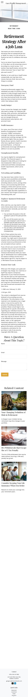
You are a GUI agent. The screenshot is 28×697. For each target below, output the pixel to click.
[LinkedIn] (15, 683)
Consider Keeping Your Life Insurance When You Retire (13, 484)
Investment (14, 692)
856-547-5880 (15, 674)
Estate (14, 693)
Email (2, 352)
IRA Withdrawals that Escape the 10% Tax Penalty (13, 449)
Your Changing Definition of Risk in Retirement (13, 413)
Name (3, 343)
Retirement (14, 690)
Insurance (14, 695)
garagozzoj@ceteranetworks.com (14, 681)
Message (3, 361)
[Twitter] (13, 683)
